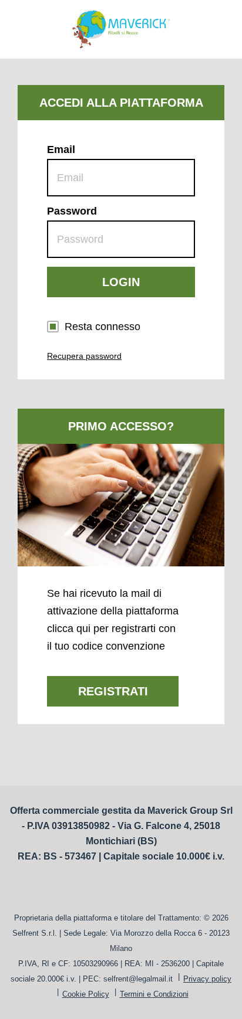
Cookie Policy (85, 994)
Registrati (113, 691)
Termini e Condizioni (154, 994)
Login (121, 282)
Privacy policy (207, 978)
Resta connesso (102, 326)
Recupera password (84, 356)
